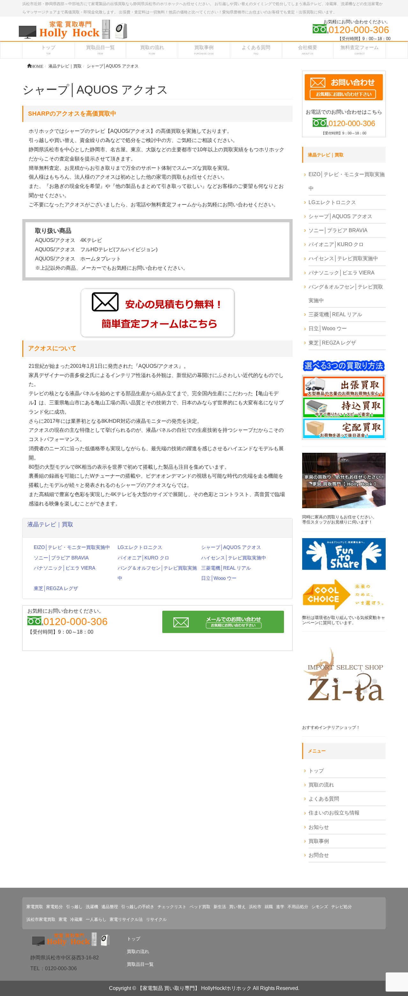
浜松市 (255, 906)
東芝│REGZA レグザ (56, 588)
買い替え (237, 906)
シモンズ (319, 906)
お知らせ (319, 827)
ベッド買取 (200, 906)
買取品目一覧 (140, 964)
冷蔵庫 (76, 919)
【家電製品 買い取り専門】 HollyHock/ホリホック (194, 988)
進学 (280, 906)
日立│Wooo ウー (219, 578)
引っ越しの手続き (137, 906)
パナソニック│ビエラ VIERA (64, 568)
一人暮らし (96, 919)
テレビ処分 (341, 906)
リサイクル (156, 919)
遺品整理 (109, 906)
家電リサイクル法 (126, 919)
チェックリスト (171, 906)
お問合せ (319, 855)
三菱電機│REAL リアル (226, 568)
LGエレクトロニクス (140, 547)
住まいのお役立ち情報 (334, 812)
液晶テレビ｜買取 (50, 524)
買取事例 (319, 841)
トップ (316, 770)
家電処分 (54, 906)
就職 (269, 906)
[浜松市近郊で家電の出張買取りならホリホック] (73, 28)
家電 (63, 919)
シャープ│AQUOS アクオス (231, 547)
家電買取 (34, 906)
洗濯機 (92, 906)
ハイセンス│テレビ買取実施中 (233, 557)
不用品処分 (298, 906)
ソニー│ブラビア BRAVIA (61, 557)
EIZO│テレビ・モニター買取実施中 (72, 547)
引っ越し (74, 906)
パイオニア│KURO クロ (143, 557)
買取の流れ (321, 784)
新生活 (220, 906)
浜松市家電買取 (40, 919)
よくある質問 (324, 798)
